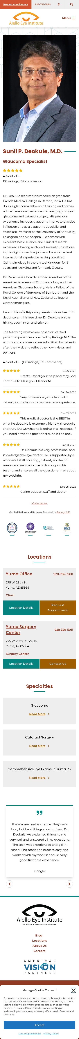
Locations (39, 940)
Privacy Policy (51, 1033)
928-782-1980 (43, 4)
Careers (39, 951)
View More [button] (39, 503)
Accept (39, 1025)
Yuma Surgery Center (21, 629)
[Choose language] (59, 4)
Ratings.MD (63, 512)
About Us (39, 945)
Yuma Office (19, 574)
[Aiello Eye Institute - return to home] (39, 915)
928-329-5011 (64, 629)
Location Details (21, 607)
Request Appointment (15, 4)
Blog (38, 935)
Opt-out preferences (30, 1033)
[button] (73, 990)
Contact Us (57, 663)
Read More (37, 714)
